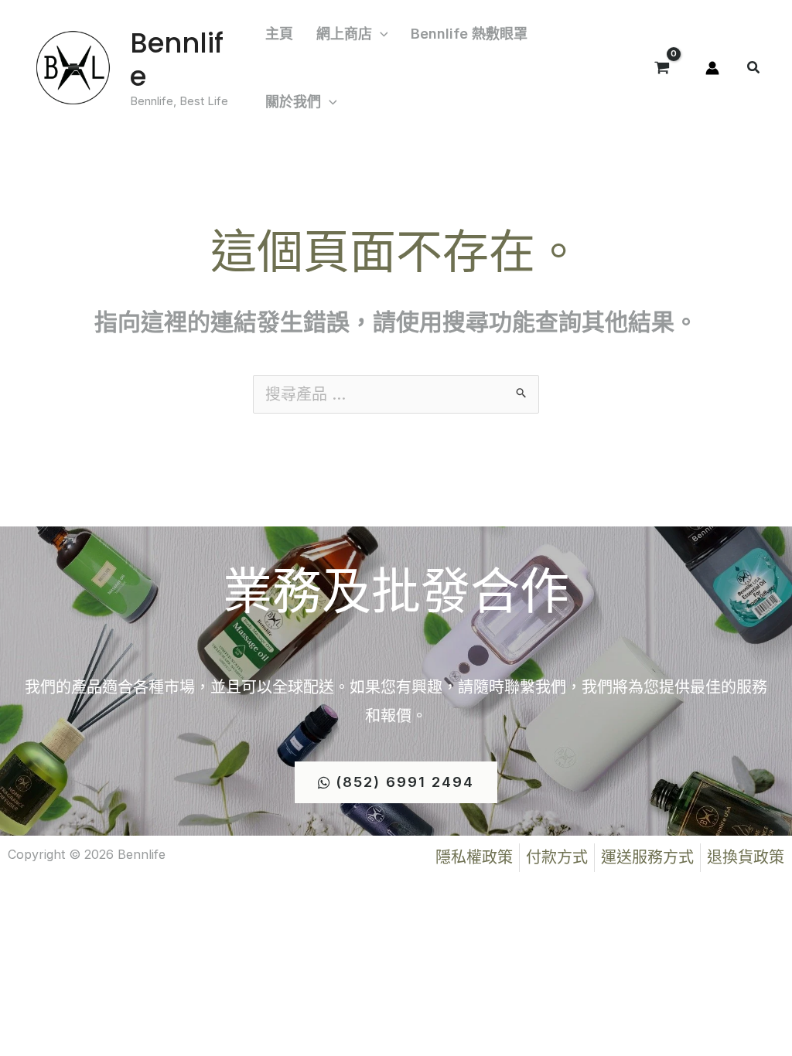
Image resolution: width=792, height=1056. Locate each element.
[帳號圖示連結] (712, 68)
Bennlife (177, 59)
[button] (380, 34)
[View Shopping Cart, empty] (662, 68)
